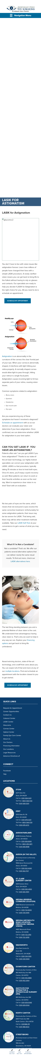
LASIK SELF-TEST (19, 1052)
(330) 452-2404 (24, 980)
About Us (6, 739)
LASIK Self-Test (24, 523)
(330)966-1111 (25, 1024)
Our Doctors (7, 742)
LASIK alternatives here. (20, 561)
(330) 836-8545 (26, 841)
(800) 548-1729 (27, 801)
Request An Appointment (12, 708)
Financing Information (11, 746)
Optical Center (8, 732)
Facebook (7, 771)
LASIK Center (8, 722)
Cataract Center (9, 718)
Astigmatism (7, 356)
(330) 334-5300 (24, 959)
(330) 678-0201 (26, 820)
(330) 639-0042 (24, 1005)
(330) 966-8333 (24, 1027)
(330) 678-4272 (24, 825)
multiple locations (12, 671)
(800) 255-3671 (27, 844)
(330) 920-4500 (26, 889)
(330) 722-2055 (24, 937)
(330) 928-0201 (26, 798)
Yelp (4, 774)
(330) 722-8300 (26, 910)
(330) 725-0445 (24, 913)
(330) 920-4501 (24, 892)
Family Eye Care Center (12, 735)
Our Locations (8, 749)
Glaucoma (7, 725)
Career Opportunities (11, 711)
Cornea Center (8, 729)
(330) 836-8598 (24, 847)
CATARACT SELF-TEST (12, 1052)
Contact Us (7, 715)
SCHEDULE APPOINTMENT (28, 1052)
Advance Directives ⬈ (11, 756)
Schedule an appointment (12, 423)
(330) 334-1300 (26, 956)
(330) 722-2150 (26, 935)
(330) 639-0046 (26, 1002)
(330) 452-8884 (26, 978)
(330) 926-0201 (24, 803)
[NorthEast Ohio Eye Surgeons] (20, 9)
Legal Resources (9, 753)
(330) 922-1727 (24, 871)
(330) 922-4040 (26, 868)
